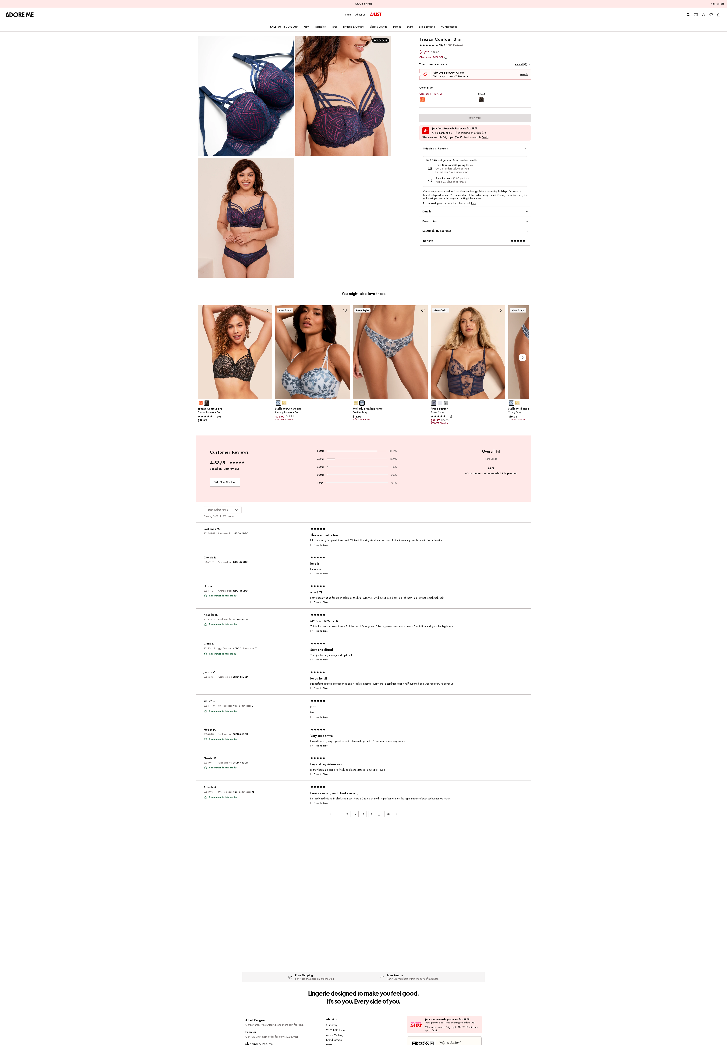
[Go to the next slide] (522, 357)
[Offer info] (446, 57)
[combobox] (223, 509)
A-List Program (255, 1020)
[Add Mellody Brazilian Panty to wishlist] (423, 310)
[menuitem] (284, 26)
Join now (431, 160)
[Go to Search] (688, 15)
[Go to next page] (396, 814)
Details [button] (485, 137)
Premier (250, 1032)
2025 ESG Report (336, 1030)
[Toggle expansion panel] (526, 148)
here (473, 203)
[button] (441, 45)
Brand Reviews (334, 1040)
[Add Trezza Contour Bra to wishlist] (267, 310)
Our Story (331, 1025)
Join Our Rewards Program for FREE (454, 128)
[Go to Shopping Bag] (718, 15)
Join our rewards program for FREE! (447, 1019)
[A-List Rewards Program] (375, 14)
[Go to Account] (703, 15)
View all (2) (521, 64)
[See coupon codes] (696, 15)
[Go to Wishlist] (711, 15)
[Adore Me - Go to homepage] (20, 15)
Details (524, 74)
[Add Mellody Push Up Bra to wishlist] (345, 310)
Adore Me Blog (334, 1035)
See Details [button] (717, 3)
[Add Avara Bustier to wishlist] (500, 310)
